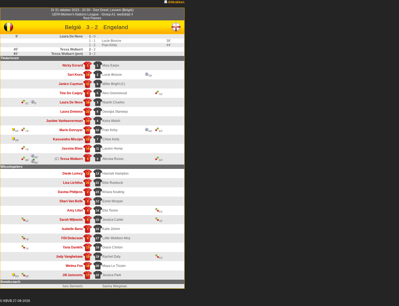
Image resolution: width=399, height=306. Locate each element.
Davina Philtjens (70, 192)
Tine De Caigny (71, 93)
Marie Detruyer (71, 130)
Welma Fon (74, 266)
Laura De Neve (71, 102)
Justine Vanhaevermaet (64, 121)
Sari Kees (75, 75)
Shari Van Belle (71, 201)
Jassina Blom (72, 148)
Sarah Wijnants (71, 220)
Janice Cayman (71, 84)
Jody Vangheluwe (69, 256)
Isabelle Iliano (72, 229)
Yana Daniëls (73, 247)
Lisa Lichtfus (73, 183)
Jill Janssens (72, 275)
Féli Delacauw (72, 238)
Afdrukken (176, 2)
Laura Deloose (71, 111)
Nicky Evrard (72, 65)
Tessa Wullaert (71, 159)
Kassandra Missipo (68, 139)
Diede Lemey (72, 173)
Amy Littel (75, 210)
